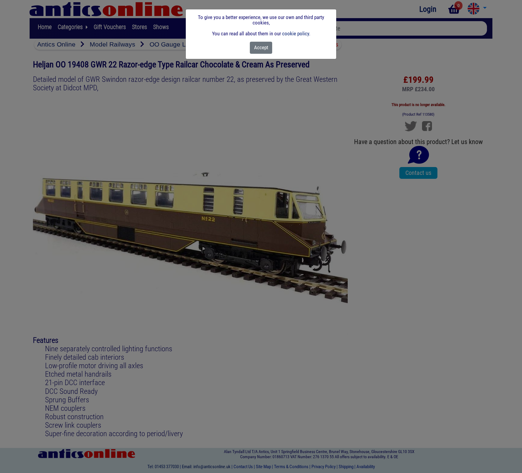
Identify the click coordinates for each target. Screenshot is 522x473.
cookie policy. (296, 34)
